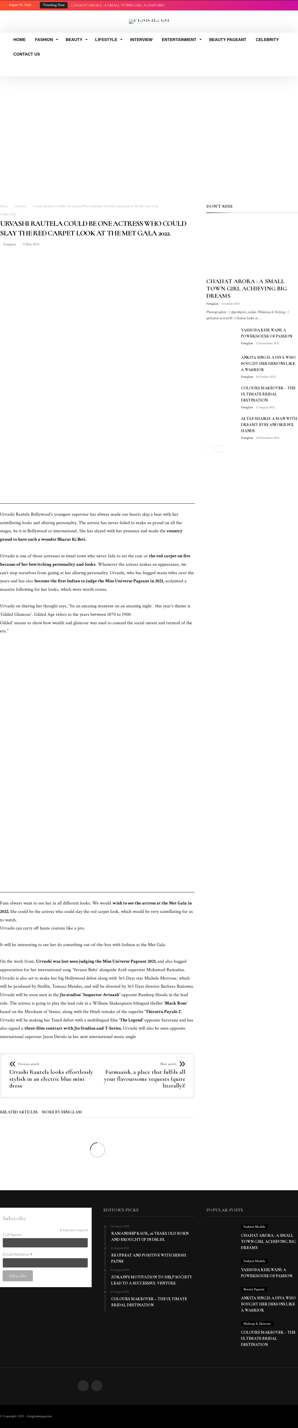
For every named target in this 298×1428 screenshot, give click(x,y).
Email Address (17, 1254)
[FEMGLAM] (149, 19)
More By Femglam (62, 1112)
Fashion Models (254, 1227)
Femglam (9, 244)
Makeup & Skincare (257, 1323)
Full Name (12, 1234)
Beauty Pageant (254, 1289)
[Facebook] (274, 5)
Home (4, 206)
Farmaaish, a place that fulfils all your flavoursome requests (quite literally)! (144, 1075)
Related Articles (19, 1112)
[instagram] (284, 5)
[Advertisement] (149, 120)
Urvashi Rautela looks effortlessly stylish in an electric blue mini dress (51, 1075)
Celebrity (20, 206)
